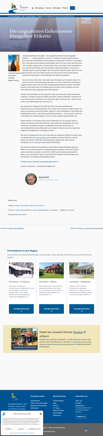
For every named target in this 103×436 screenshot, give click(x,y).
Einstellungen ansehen (35, 429)
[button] (41, 414)
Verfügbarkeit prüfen (21, 309)
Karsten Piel (13, 39)
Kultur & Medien (21, 210)
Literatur (17, 205)
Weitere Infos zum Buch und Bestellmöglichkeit (39, 162)
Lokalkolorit (54, 210)
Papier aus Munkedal (15, 228)
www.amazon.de (42, 138)
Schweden (70, 210)
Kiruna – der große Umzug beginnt (90, 228)
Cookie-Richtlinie (14, 433)
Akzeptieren (8, 429)
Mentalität (24, 205)
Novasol (78, 332)
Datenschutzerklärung (24, 433)
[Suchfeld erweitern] (72, 8)
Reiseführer (22, 214)
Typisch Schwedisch (36, 205)
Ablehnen (21, 429)
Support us (81, 416)
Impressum (31, 433)
